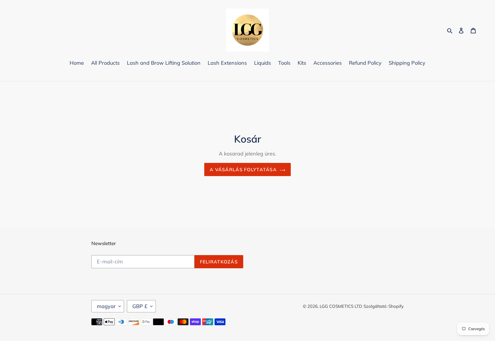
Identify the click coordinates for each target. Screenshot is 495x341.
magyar (106, 306)
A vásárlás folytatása (243, 169)
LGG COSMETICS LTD (341, 306)
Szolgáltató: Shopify (384, 306)
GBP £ (140, 306)
